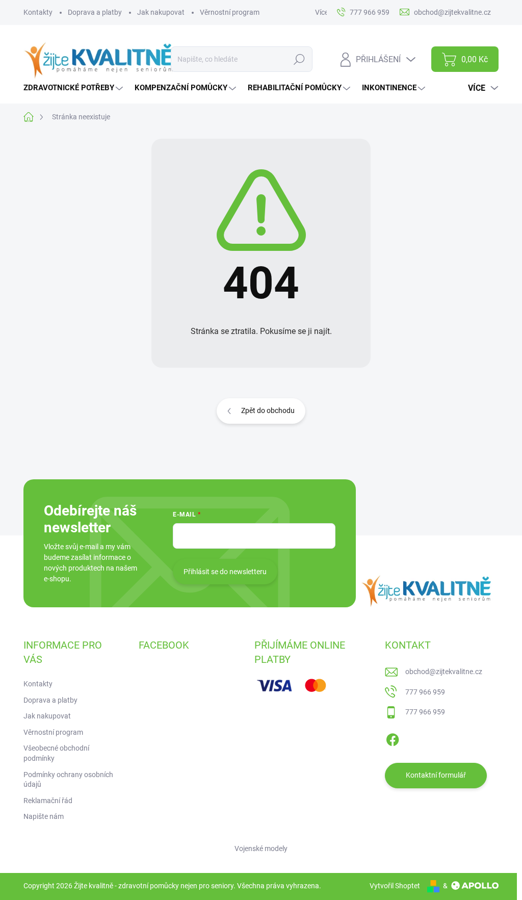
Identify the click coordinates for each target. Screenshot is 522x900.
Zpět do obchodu (268, 410)
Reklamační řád (47, 800)
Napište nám (43, 816)
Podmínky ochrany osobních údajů (68, 779)
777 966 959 (425, 692)
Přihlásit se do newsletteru (225, 572)
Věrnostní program (229, 12)
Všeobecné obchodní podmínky (56, 753)
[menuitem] (74, 88)
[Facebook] (392, 737)
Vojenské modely (261, 848)
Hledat (299, 59)
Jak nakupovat (161, 12)
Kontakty (38, 12)
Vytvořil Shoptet (395, 886)
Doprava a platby (95, 12)
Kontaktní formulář (436, 775)
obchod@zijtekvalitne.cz (443, 671)
